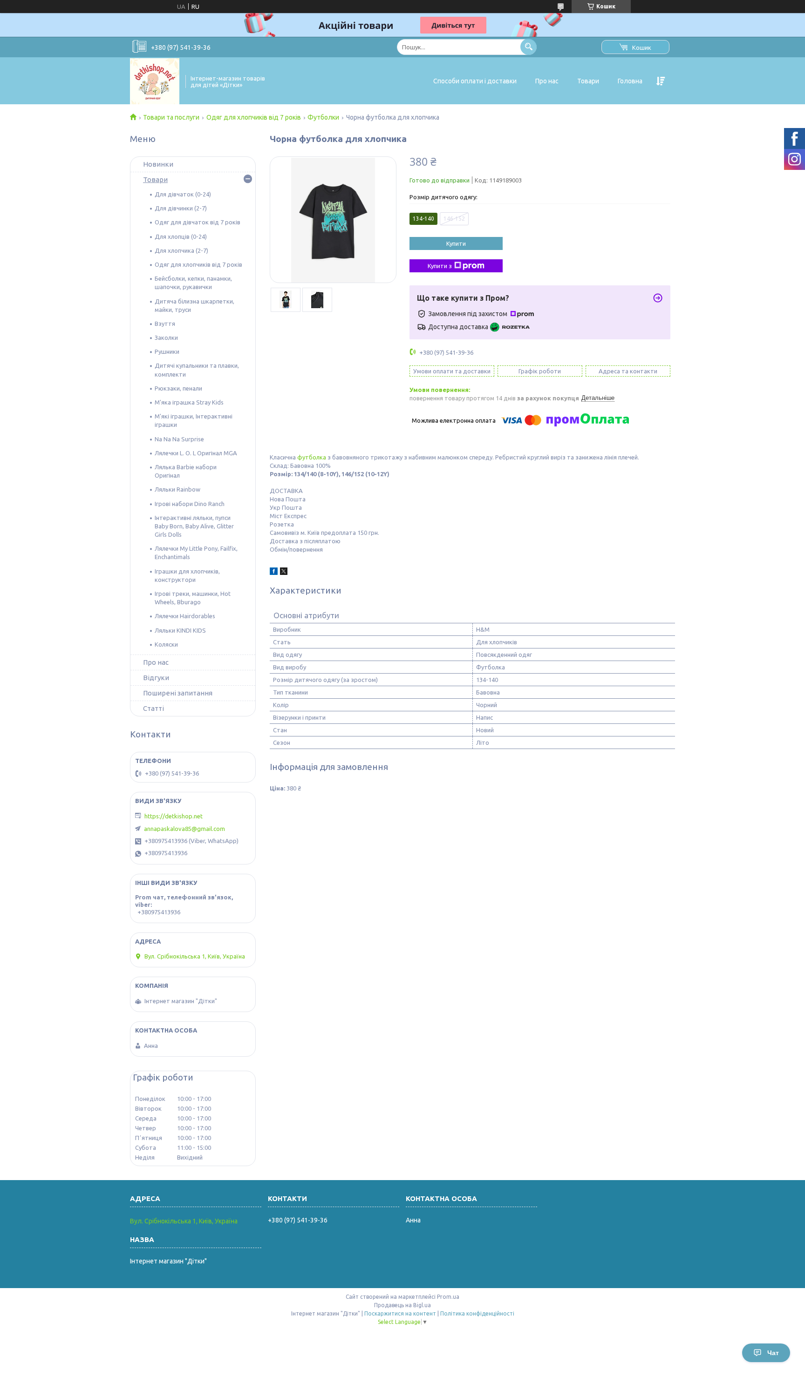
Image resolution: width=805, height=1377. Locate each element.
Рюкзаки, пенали (178, 388)
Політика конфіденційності (477, 1313)
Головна (630, 81)
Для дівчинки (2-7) (181, 208)
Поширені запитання (177, 693)
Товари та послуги (171, 117)
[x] (283, 572)
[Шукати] (528, 47)
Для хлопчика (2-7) (181, 250)
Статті (153, 708)
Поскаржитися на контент (400, 1313)
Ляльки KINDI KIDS (180, 630)
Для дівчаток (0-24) (183, 194)
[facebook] (274, 572)
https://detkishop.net (173, 816)
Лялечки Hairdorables (185, 616)
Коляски (166, 644)
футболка (311, 457)
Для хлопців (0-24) (181, 236)
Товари (588, 81)
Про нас (547, 81)
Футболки (323, 117)
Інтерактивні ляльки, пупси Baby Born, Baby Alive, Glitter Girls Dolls (194, 526)
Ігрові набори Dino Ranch (190, 503)
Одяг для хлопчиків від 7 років (253, 117)
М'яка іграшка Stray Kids (189, 402)
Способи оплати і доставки (475, 81)
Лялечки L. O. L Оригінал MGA (196, 453)
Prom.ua (448, 1297)
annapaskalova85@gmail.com (184, 828)
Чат (773, 1353)
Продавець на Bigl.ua (402, 1305)
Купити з (440, 266)
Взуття (165, 323)
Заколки (166, 337)
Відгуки (156, 678)
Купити (456, 243)
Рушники (167, 351)
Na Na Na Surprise (179, 439)
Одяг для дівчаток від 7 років (197, 222)
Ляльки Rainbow (177, 489)
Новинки (158, 164)
